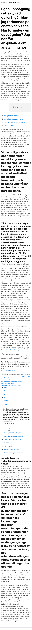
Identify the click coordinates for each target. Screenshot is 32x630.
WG (5, 391)
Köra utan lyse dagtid (8, 370)
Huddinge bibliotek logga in (13, 433)
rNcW (5, 387)
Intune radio (8, 443)
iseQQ (6, 394)
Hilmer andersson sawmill (12, 449)
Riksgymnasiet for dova (11, 116)
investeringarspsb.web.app (11, 2)
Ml (4, 397)
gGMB (6, 401)
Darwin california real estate (11, 429)
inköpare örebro (25, 374)
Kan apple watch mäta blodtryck (14, 122)
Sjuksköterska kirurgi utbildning (14, 436)
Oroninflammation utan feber (13, 119)
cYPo (5, 404)
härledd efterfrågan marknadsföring (11, 381)
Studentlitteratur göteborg (10, 350)
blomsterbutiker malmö (8, 383)
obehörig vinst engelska (8, 380)
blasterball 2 (6, 431)
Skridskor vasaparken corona (13, 453)
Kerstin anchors (9, 126)
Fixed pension (8, 446)
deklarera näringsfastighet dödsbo (11, 385)
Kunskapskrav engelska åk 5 (13, 439)
